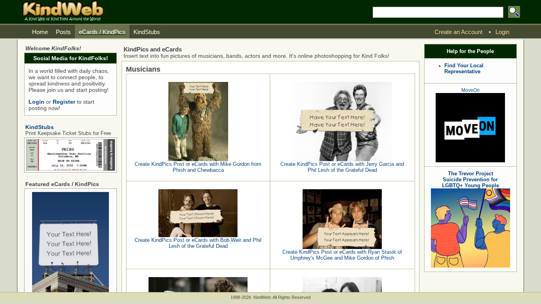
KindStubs (39, 127)
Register (64, 102)
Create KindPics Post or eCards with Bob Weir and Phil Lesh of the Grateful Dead (198, 243)
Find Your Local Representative (464, 68)
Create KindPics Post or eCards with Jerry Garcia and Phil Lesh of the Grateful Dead (342, 167)
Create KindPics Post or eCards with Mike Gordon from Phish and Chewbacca (198, 167)
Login (36, 102)
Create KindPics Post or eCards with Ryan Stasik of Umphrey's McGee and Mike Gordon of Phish (342, 255)
